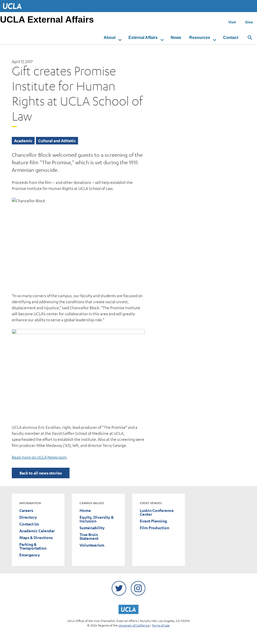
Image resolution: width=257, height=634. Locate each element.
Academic (23, 140)
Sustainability (92, 527)
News (176, 37)
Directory (28, 517)
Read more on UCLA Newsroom (39, 457)
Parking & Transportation (32, 546)
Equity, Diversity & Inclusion (97, 519)
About (109, 37)
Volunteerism (92, 545)
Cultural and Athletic (57, 140)
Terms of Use (161, 625)
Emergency (29, 555)
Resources (199, 37)
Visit (232, 22)
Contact (230, 37)
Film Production (154, 527)
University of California (133, 625)
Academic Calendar (37, 531)
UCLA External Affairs (47, 19)
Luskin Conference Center (157, 512)
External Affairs (143, 37)
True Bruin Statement (89, 536)
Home (85, 510)
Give (249, 22)
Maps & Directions (36, 537)
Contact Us (29, 524)
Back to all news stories (41, 473)
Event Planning (153, 521)
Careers (26, 510)
